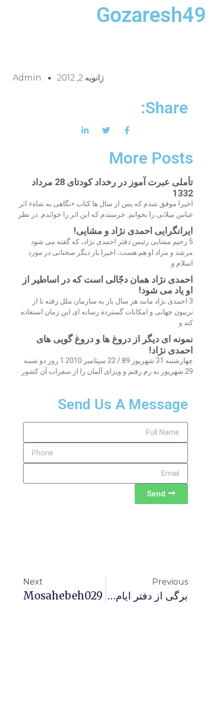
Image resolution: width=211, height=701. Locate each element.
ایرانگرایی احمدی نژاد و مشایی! (133, 230)
